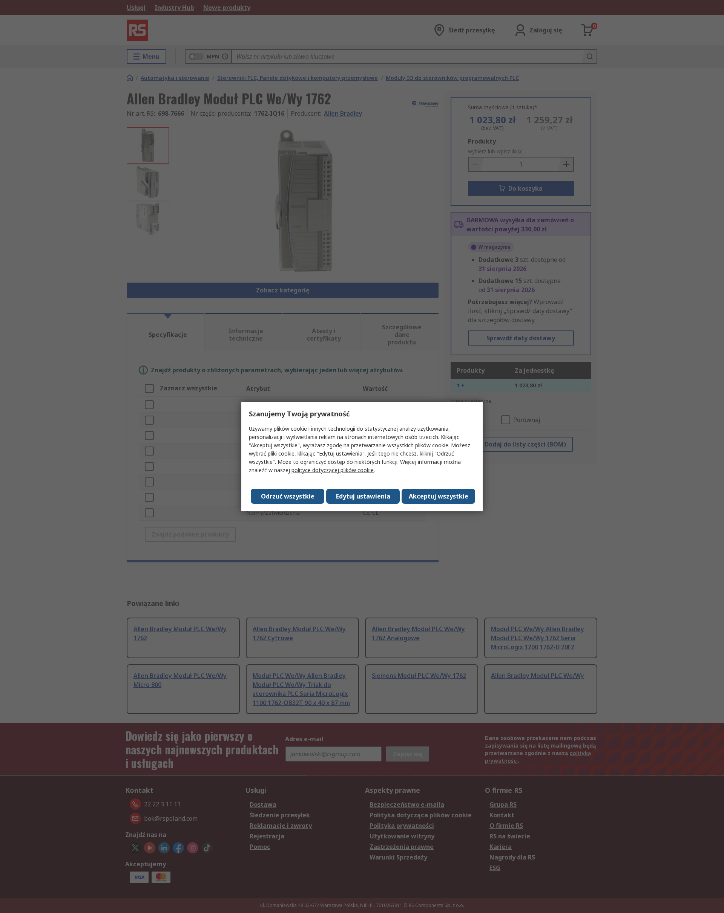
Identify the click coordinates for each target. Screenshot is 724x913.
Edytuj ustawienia (363, 496)
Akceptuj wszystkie (438, 496)
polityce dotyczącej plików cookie (332, 470)
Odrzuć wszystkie (287, 496)
